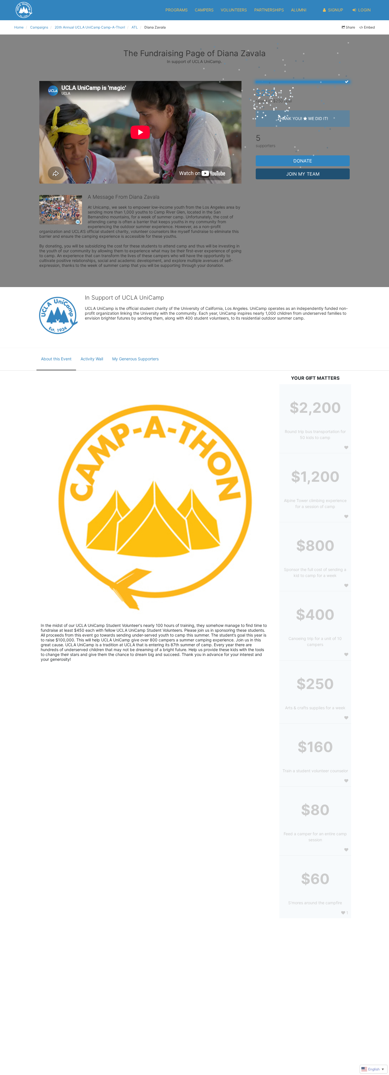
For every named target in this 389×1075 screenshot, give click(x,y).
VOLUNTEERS (234, 9)
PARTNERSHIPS (269, 9)
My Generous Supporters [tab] (135, 358)
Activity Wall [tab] (92, 358)
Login (364, 9)
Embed (369, 27)
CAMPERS (204, 9)
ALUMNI (298, 9)
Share (350, 27)
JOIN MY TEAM (303, 174)
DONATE (302, 161)
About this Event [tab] (56, 358)
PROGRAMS (176, 9)
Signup (335, 9)
